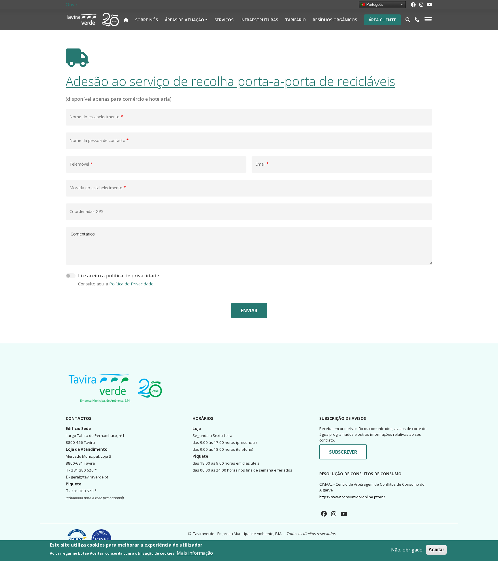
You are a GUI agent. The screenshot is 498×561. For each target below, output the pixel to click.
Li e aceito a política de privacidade (118, 275)
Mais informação (195, 553)
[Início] (81, 19)
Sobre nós (146, 20)
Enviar (249, 310)
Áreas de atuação (184, 20)
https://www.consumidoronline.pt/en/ (352, 497)
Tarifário (295, 20)
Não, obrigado (406, 550)
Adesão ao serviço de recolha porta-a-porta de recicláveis (230, 81)
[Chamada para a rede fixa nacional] (417, 19)
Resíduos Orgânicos (335, 20)
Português (374, 4)
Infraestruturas (259, 20)
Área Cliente (382, 20)
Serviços (223, 20)
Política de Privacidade (131, 284)
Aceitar (436, 549)
